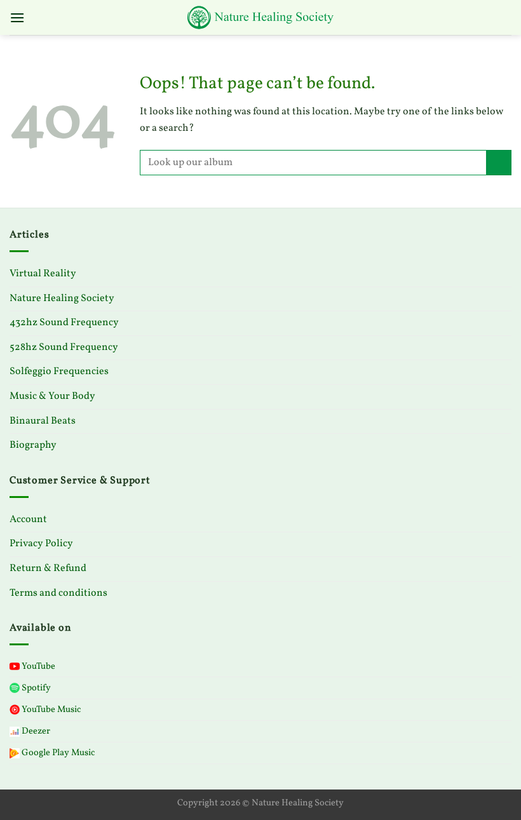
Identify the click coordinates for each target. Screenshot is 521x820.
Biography (33, 445)
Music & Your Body (52, 396)
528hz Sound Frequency (64, 347)
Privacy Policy (41, 544)
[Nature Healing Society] (260, 17)
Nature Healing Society (62, 299)
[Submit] (499, 162)
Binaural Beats (43, 421)
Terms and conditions (58, 593)
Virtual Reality (43, 274)
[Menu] (17, 17)
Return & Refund (48, 568)
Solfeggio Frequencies (59, 372)
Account (28, 520)
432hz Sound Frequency (64, 323)
